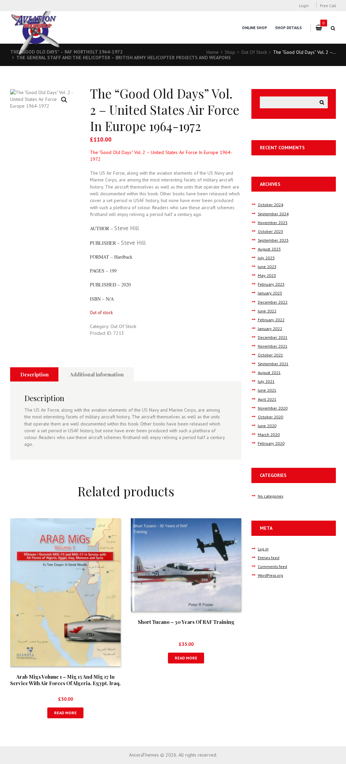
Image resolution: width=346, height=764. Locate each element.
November (273, 222)
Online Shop (254, 27)
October (270, 204)
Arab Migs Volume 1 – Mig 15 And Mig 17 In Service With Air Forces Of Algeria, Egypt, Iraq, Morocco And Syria (65, 683)
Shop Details (288, 27)
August (269, 249)
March (269, 434)
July (266, 257)
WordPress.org (270, 575)
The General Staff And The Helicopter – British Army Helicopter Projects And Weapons (123, 57)
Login (304, 5)
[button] (64, 100)
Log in (263, 548)
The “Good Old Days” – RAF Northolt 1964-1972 (66, 52)
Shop (230, 52)
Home (212, 52)
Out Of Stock (254, 52)
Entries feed (268, 557)
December (273, 302)
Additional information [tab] (97, 374)
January (270, 293)
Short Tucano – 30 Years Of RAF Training (186, 621)
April (267, 399)
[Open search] (333, 28)
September (273, 213)
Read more (65, 712)
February (271, 284)
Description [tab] (34, 374)
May (267, 275)
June (267, 266)
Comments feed (272, 566)
